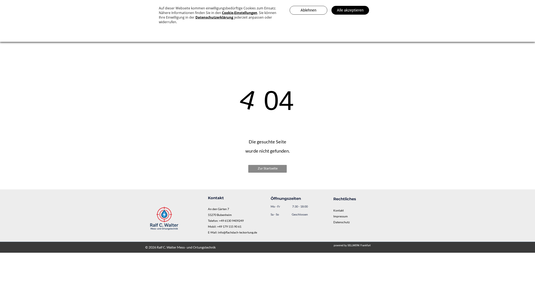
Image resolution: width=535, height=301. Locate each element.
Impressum (340, 216)
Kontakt (338, 210)
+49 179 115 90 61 (229, 226)
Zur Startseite (268, 168)
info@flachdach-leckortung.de (237, 232)
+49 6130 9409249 (231, 220)
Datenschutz (341, 222)
